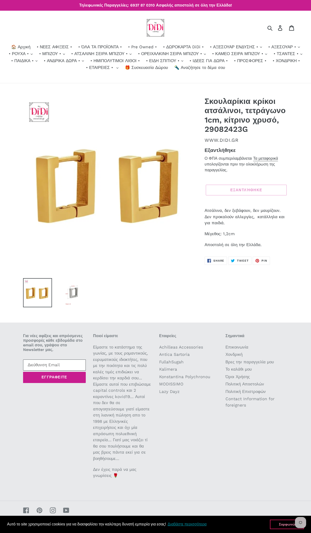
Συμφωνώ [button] (287, 524)
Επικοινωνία (236, 347)
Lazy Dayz (169, 391)
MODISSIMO (171, 384)
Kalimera (168, 369)
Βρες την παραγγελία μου (249, 361)
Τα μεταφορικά (265, 158)
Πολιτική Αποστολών (244, 384)
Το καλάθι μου (238, 369)
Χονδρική (233, 354)
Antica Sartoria (174, 354)
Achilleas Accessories (181, 347)
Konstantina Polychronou (184, 376)
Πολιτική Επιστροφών (245, 391)
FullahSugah (171, 361)
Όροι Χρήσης (237, 376)
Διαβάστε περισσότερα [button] (187, 524)
